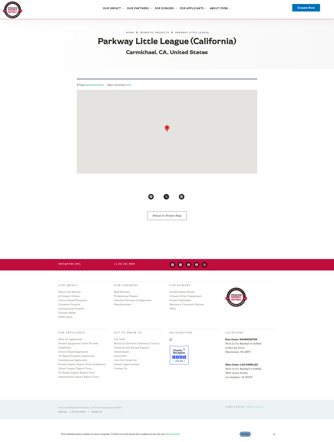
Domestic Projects (154, 32)
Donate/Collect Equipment (185, 296)
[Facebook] (181, 265)
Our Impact (68, 285)
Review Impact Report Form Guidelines (82, 364)
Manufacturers (123, 304)
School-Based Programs (72, 300)
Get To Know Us (128, 332)
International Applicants (72, 360)
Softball (99, 84)
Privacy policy (172, 434)
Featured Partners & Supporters (133, 300)
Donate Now (306, 7)
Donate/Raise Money (182, 291)
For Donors (180, 285)
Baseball (90, 84)
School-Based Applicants (73, 351)
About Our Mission (69, 291)
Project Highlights (180, 300)
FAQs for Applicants (70, 339)
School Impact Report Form (75, 368)
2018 (128, 84)
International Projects (71, 308)
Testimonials (121, 351)
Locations (234, 332)
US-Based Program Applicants (76, 356)
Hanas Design (254, 407)
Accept (245, 434)
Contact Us (120, 368)
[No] (274, 434)
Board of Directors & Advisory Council (137, 343)
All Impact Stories (68, 296)
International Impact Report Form (78, 376)
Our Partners (126, 285)
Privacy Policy (78, 412)
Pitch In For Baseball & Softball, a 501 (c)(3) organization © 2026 (90, 407)
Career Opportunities (126, 364)
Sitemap (62, 412)
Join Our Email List (125, 360)
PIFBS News (65, 317)
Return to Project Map (167, 215)
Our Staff (119, 339)
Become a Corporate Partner (187, 304)
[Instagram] (205, 265)
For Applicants (71, 332)
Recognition (181, 332)
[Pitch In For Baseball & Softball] (12, 10)
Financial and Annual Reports (131, 347)
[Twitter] (173, 265)
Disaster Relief (66, 312)
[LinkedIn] (189, 265)
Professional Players (126, 296)
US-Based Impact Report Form (76, 372)
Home (130, 32)
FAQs (173, 308)
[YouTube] (197, 265)
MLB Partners (122, 291)
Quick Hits (120, 356)
